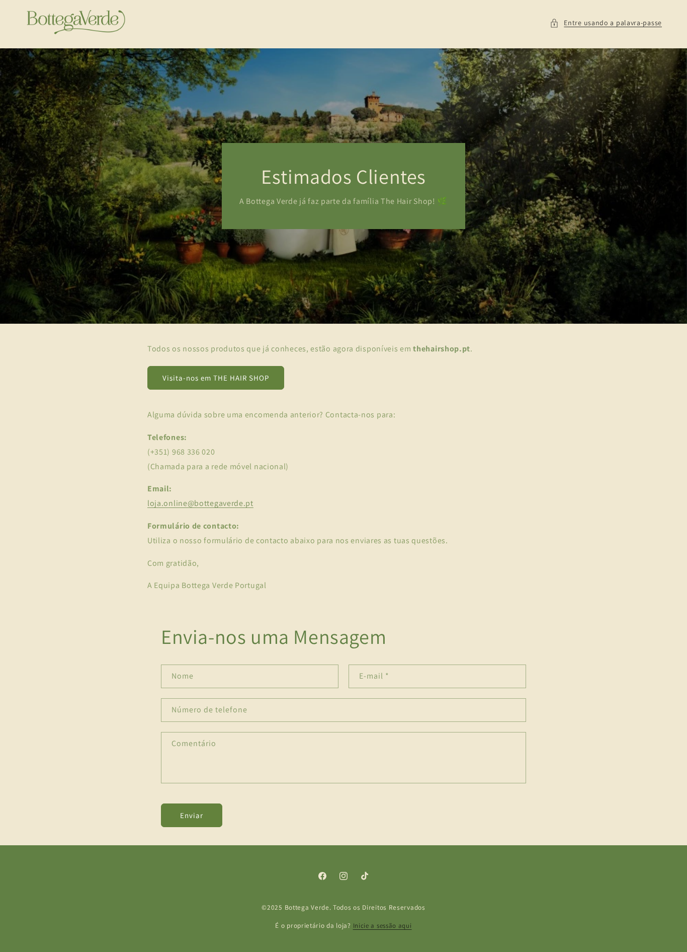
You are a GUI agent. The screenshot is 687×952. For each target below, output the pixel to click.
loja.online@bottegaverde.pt (200, 503)
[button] (606, 23)
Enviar (191, 815)
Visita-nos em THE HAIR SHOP (215, 378)
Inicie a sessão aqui (382, 925)
